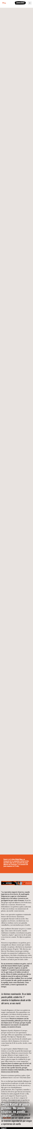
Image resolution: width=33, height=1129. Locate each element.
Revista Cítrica (7, 1118)
